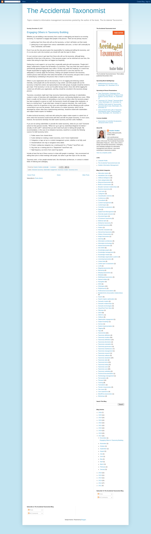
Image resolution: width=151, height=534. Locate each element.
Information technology (105, 243)
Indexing (100, 239)
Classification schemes (105, 196)
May (101, 459)
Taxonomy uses (103, 369)
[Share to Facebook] (66, 167)
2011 (100, 485)
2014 (100, 478)
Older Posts (85, 175)
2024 (100, 417)
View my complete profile (104, 153)
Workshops (101, 396)
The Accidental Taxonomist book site (109, 163)
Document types (103, 216)
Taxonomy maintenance (105, 349)
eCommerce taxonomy (105, 218)
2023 (100, 420)
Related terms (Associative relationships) (110, 293)
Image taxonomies (103, 236)
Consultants (101, 200)
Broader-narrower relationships (107, 187)
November (103, 443)
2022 (100, 423)
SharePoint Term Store (105, 308)
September (103, 449)
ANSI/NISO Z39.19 (103, 175)
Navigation (101, 281)
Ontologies (101, 286)
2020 (100, 428)
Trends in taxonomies (104, 387)
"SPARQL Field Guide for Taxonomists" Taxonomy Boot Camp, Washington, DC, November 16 (110, 106)
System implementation (105, 326)
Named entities (102, 279)
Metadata (101, 275)
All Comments (103, 497)
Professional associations (106, 291)
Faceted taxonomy (103, 225)
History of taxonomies (104, 234)
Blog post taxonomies (104, 182)
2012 (100, 483)
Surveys (100, 324)
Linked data (101, 261)
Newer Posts (31, 175)
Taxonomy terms (73, 169)
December (103, 438)
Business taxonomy (104, 189)
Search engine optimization (106, 299)
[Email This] (60, 167)
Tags (99, 330)
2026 (100, 412)
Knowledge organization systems (108, 257)
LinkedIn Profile (103, 160)
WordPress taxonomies (105, 394)
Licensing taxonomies (104, 259)
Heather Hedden (114, 130)
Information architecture (105, 241)
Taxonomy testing (103, 364)
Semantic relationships (105, 303)
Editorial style (102, 221)
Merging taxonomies (104, 272)
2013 (100, 480)
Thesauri (100, 380)
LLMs (99, 266)
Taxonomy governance (105, 346)
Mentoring (101, 270)
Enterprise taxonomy (37, 169)
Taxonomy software (104, 355)
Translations (102, 385)
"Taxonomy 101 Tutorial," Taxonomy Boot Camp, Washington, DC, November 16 (110, 101)
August (102, 451)
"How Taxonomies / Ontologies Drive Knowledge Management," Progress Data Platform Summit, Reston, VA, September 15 (110, 96)
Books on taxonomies (104, 184)
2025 (100, 415)
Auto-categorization (104, 180)
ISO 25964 (101, 248)
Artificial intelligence (104, 178)
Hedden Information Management (108, 165)
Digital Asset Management (106, 211)
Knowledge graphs (104, 250)
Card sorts (101, 191)
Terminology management (106, 376)
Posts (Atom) (39, 178)
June (101, 456)
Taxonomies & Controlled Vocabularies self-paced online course (109, 121)
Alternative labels (103, 173)
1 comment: (53, 167)
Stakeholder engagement (50, 169)
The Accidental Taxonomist (66, 10)
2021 (100, 425)
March (102, 464)
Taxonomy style (102, 360)
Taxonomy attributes (104, 335)
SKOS (100, 312)
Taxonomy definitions (104, 339)
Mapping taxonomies (104, 268)
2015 (100, 475)
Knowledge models (104, 254)
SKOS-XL (101, 315)
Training (100, 382)
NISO (99, 284)
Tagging (100, 328)
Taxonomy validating (104, 371)
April (101, 461)
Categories (101, 193)
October (102, 446)
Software (100, 317)
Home (59, 175)
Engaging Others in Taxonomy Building (47, 32)
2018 (100, 433)
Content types (102, 205)
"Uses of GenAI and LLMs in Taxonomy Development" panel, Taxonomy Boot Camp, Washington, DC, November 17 (109, 111)
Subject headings (103, 321)
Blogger (83, 519)
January (102, 469)
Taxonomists (102, 333)
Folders (100, 227)
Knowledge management (105, 252)
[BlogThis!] (62, 167)
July (101, 454)
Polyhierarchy (102, 288)
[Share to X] (64, 167)
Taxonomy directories (104, 342)
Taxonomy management (105, 351)
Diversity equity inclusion (105, 214)
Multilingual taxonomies (105, 277)
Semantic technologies (105, 306)
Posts (101, 494)
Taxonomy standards (104, 358)
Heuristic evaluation (104, 230)
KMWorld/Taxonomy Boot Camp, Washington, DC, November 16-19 (108, 84)
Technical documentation (105, 373)
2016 (100, 473)
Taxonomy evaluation (104, 344)
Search (100, 297)
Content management (104, 203)
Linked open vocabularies (106, 263)
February (103, 467)
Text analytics (102, 378)
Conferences (102, 198)
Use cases (101, 389)
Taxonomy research (104, 353)
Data (99, 209)
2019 (100, 430)
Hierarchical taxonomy (105, 232)
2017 (100, 436)
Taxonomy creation (63, 169)
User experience (103, 391)
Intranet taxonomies (104, 245)
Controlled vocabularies (105, 207)
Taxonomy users (103, 367)
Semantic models (103, 301)
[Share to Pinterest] (68, 167)
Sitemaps (101, 310)
